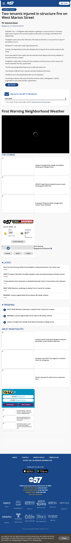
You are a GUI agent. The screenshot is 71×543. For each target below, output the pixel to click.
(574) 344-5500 (41, 492)
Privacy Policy (46, 102)
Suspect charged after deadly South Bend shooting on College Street (49, 166)
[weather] (5, 233)
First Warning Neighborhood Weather (42, 247)
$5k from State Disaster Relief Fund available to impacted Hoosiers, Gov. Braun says (31, 267)
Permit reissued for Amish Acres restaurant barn (50, 378)
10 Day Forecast (18, 241)
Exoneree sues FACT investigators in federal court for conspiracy (50, 359)
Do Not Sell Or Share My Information (37, 460)
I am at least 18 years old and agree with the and (28, 102)
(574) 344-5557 (42, 488)
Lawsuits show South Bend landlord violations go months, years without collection (50, 340)
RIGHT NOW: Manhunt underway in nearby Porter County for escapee (27, 288)
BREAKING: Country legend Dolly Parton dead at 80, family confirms (25, 295)
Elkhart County (9, 9)
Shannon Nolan (11, 23)
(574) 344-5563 (43, 490)
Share (65, 3)
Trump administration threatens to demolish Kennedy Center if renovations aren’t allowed (34, 281)
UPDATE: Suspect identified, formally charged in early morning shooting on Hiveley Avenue (34, 274)
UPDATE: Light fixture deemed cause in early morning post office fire (50, 185)
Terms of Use (36, 102)
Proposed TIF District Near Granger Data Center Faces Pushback (49, 204)
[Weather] (18, 223)
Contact (25, 457)
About (14, 457)
